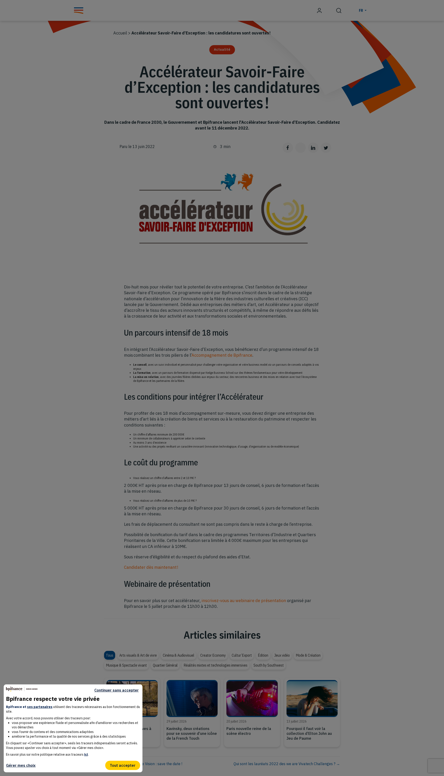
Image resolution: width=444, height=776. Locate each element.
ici (86, 754)
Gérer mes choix (21, 765)
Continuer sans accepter (116, 690)
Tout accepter (123, 765)
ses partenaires (39, 707)
